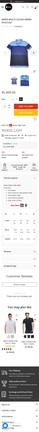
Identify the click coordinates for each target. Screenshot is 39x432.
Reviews (7, 251)
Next (33, 53)
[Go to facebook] (5, 425)
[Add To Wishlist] (35, 119)
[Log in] (32, 7)
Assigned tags (10, 266)
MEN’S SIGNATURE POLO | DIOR (10, 342)
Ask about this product (27, 156)
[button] (7, 349)
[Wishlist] (27, 7)
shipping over (20, 1)
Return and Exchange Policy (10, 156)
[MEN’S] (14, 80)
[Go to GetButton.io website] (5, 429)
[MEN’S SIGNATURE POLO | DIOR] (10, 323)
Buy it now (26, 112)
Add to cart (26, 106)
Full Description (11, 178)
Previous (5, 53)
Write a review (19, 284)
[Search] (23, 7)
